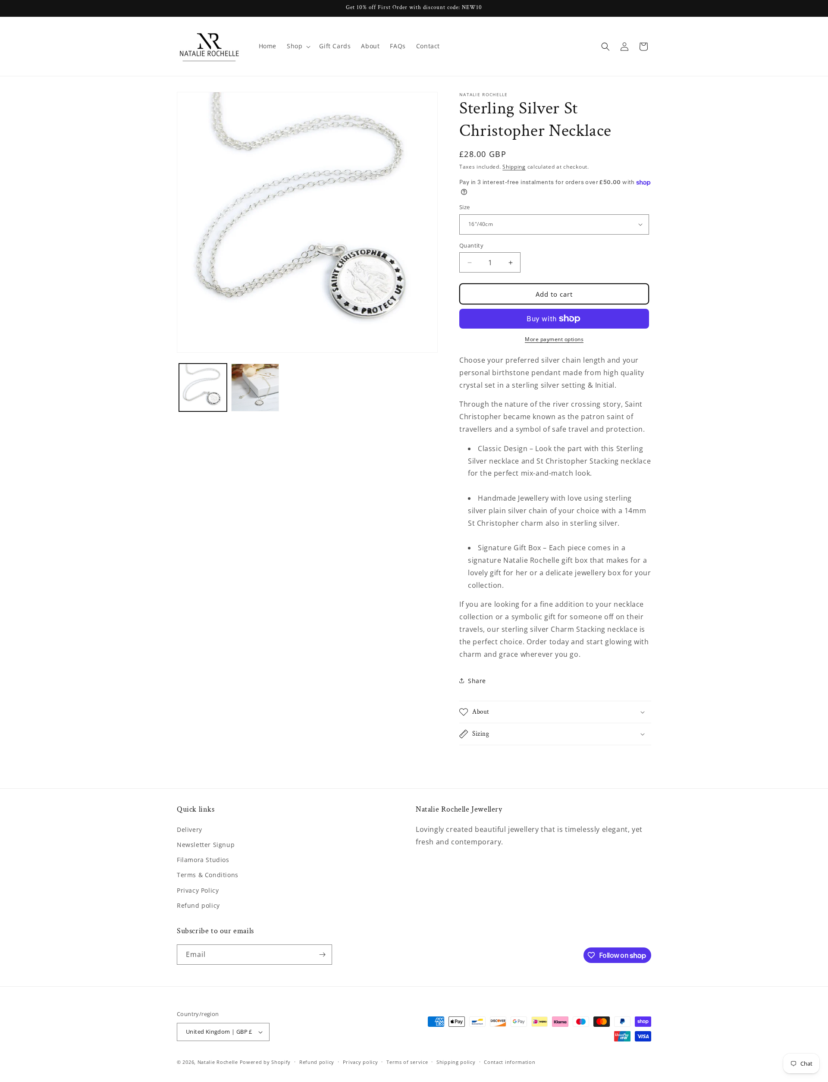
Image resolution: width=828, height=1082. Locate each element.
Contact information (509, 1062)
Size (464, 207)
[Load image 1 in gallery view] (203, 387)
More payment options (554, 339)
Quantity (471, 245)
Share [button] (477, 681)
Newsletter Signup (206, 845)
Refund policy (198, 905)
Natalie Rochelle (218, 1062)
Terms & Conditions (207, 875)
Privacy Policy (198, 890)
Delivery (189, 829)
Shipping (514, 166)
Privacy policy (360, 1062)
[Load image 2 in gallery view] (255, 387)
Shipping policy (456, 1062)
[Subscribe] (322, 954)
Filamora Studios (203, 860)
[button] (298, 46)
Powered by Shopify (265, 1062)
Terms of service (407, 1062)
